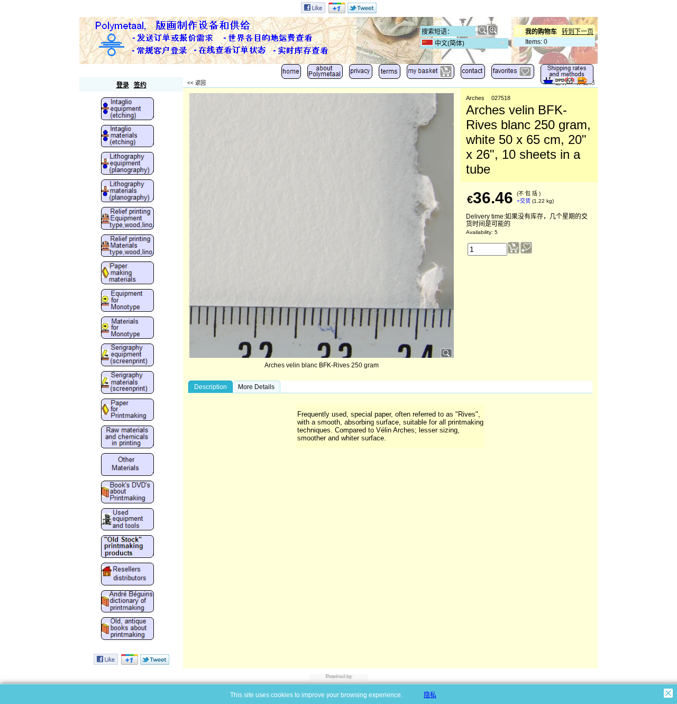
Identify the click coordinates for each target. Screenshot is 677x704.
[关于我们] (325, 74)
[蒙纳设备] (127, 301)
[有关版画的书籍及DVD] (127, 493)
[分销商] (127, 575)
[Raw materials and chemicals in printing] (127, 438)
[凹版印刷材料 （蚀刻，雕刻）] (127, 137)
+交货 (523, 201)
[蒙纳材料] (127, 329)
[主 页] (291, 74)
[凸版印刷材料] (127, 246)
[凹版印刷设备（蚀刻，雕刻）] (127, 109)
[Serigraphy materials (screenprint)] (127, 383)
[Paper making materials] (127, 273)
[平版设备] (127, 164)
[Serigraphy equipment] (127, 356)
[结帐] (430, 74)
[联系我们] (473, 74)
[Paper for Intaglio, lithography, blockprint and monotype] (127, 411)
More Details (256, 387)
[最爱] (512, 74)
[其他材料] (127, 465)
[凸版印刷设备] (127, 219)
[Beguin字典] (127, 602)
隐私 (430, 695)
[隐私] (360, 74)
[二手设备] (127, 520)
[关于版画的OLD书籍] (127, 629)
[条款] (389, 74)
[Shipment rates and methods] (567, 76)
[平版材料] (127, 191)
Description (210, 387)
